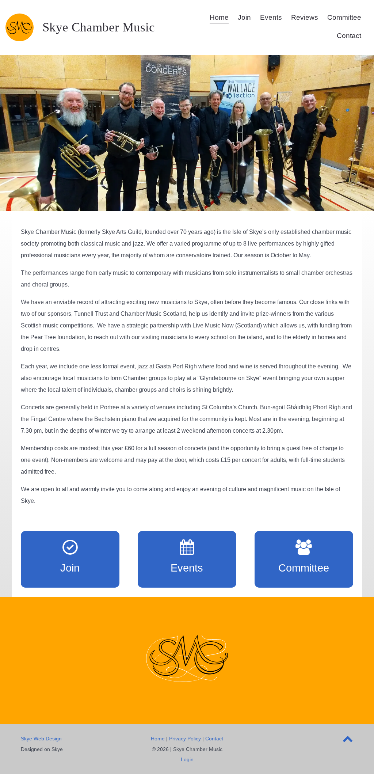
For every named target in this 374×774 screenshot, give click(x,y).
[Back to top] (348, 740)
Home (158, 738)
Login (187, 759)
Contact (214, 738)
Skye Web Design (41, 738)
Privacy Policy (185, 738)
